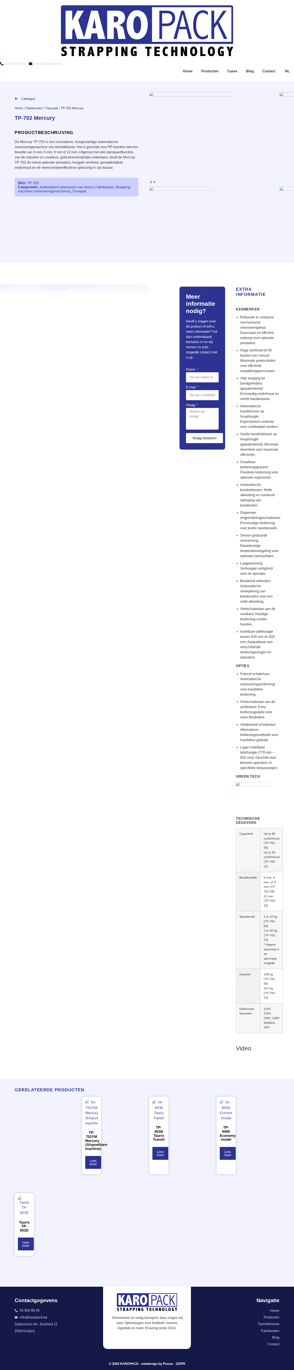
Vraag (191, 405)
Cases (232, 71)
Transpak (51, 108)
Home (188, 71)
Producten (209, 71)
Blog (250, 71)
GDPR (180, 1363)
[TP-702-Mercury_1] (192, 95)
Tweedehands (268, 1324)
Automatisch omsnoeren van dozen (67, 187)
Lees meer (93, 1162)
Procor (168, 1363)
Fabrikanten (34, 108)
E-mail (191, 387)
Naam (191, 369)
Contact (268, 71)
